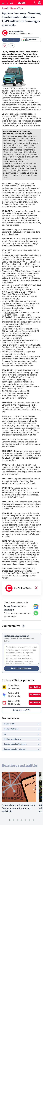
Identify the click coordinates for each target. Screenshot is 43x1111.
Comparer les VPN (21, 710)
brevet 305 (10, 301)
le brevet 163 (12, 271)
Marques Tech (16, 8)
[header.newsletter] (11, 3)
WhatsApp (9, 610)
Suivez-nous (11, 40)
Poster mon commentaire (21, 668)
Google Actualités (12, 606)
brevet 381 (31, 285)
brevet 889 (10, 313)
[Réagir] (4, 46)
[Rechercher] (6, 3)
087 (17, 299)
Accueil (5, 8)
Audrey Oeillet (17, 31)
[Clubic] (21, 3)
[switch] (34, 2)
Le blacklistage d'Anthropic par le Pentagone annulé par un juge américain (18, 808)
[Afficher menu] (3, 2)
